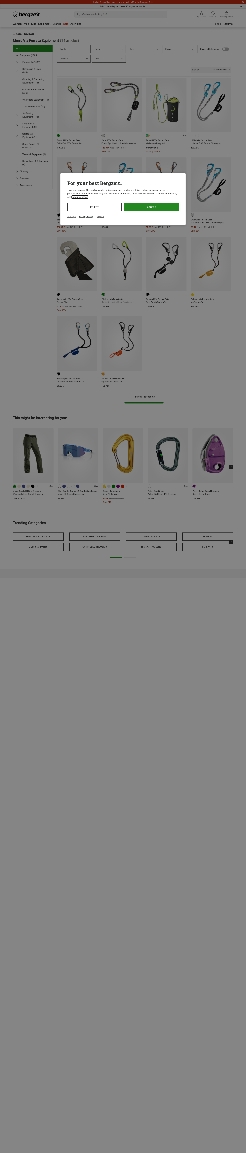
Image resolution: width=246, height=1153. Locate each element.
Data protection (80, 197)
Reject (94, 207)
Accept (151, 207)
